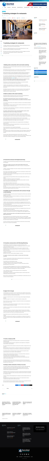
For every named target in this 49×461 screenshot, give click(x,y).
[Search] (46, 7)
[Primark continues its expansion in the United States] (36, 24)
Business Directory (4, 0)
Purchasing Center (26, 7)
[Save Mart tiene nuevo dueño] (36, 21)
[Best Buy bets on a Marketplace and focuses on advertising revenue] (17, 409)
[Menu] (2, 7)
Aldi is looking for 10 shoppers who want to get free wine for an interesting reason (27, 414)
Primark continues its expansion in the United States (42, 25)
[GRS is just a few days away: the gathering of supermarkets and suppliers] (27, 398)
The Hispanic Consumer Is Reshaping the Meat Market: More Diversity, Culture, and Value (40, 44)
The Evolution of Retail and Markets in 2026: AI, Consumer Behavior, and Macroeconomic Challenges (6, 403)
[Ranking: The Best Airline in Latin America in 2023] (36, 29)
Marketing (3, 11)
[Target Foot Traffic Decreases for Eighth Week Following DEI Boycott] (6, 409)
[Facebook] (1, 43)
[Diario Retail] (8, 4)
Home (5, 7)
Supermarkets (14, 7)
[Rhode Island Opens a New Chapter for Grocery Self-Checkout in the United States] (36, 63)
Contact (8, 0)
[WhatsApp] (1, 55)
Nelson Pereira (39, 46)
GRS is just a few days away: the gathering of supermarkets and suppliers (27, 403)
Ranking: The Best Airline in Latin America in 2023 (42, 29)
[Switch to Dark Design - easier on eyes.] (46, 0)
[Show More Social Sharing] (26, 18)
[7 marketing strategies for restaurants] (17, 30)
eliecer (4, 15)
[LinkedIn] (1, 47)
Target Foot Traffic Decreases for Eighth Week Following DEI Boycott (6, 414)
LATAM (32, 7)
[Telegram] (1, 53)
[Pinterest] (1, 49)
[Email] (1, 51)
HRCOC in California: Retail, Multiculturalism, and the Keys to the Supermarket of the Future (42, 51)
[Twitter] (1, 45)
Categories (9, 7)
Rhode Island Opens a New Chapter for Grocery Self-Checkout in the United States (42, 63)
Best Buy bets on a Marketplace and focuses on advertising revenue (16, 414)
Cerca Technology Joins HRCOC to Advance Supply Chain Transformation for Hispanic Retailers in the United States (42, 57)
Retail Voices (36, 7)
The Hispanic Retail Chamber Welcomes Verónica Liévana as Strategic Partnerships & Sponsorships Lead (16, 403)
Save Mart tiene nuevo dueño (11, 427)
